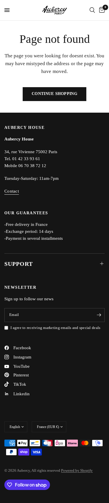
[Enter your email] (99, 315)
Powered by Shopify (77, 470)
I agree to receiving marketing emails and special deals (55, 327)
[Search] (92, 10)
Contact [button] (11, 191)
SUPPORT (18, 264)
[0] (101, 10)
